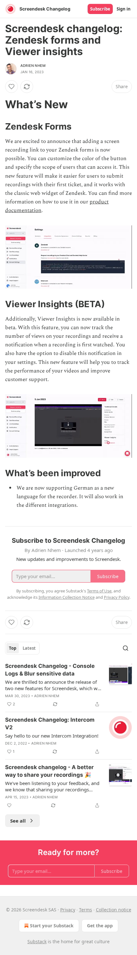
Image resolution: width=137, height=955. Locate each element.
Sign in (124, 9)
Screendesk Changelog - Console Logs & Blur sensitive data (50, 670)
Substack (37, 941)
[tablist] (22, 648)
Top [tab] (12, 648)
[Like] (11, 86)
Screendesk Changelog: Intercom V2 (50, 724)
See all (18, 820)
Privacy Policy (116, 597)
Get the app (100, 926)
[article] (68, 685)
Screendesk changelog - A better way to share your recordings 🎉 (49, 771)
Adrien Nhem (33, 65)
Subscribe (100, 9)
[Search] (125, 648)
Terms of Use (99, 591)
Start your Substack (52, 926)
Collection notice (113, 910)
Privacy (67, 910)
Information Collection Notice (67, 597)
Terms (85, 910)
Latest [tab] (29, 648)
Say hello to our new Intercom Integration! (51, 735)
